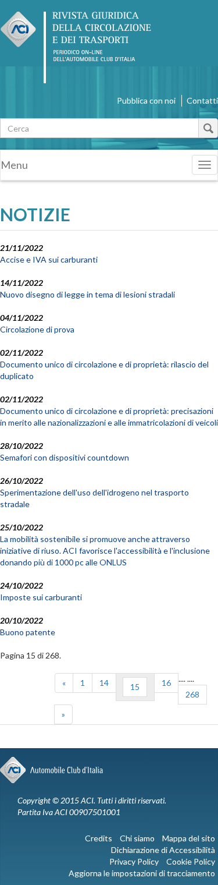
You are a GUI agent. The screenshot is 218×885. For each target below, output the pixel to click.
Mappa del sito (188, 838)
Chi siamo (137, 838)
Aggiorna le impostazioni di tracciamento (142, 873)
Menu (14, 164)
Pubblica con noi (146, 100)
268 (192, 694)
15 (135, 687)
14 (104, 683)
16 (166, 683)
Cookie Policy (190, 861)
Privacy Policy (134, 861)
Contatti (202, 100)
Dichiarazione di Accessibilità (163, 850)
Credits (98, 838)
